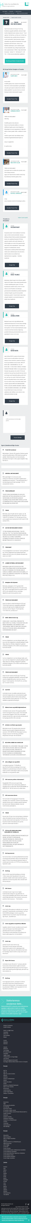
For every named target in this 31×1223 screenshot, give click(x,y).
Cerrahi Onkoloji (7, 1090)
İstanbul (5, 1166)
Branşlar (5, 1066)
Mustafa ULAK (15, 163)
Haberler (5, 1047)
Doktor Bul (5, 1033)
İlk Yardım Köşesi (7, 1052)
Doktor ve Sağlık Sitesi (8, 1030)
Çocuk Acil (5, 1146)
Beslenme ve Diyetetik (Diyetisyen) (10, 1085)
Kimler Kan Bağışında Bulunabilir (10, 1060)
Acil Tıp (5, 1070)
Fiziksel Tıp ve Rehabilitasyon (10, 1120)
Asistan (5, 1080)
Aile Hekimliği (6, 1126)
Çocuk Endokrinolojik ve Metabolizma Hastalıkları (14, 1150)
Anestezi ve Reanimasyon (9, 1078)
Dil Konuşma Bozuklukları (9, 1105)
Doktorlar (5, 1043)
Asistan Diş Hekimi (7, 1082)
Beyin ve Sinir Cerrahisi (8, 1086)
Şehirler (5, 1162)
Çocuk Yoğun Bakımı (8, 1091)
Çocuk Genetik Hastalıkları (9, 1156)
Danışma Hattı (6, 17)
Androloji (5, 1077)
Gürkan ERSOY (15, 111)
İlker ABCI (14, 76)
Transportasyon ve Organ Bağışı (10, 1056)
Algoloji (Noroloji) (7, 1143)
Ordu (4, 1183)
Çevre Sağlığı (6, 1145)
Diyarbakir (5, 1179)
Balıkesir (5, 1191)
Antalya (5, 1173)
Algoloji (5, 1140)
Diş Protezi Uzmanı (7, 1108)
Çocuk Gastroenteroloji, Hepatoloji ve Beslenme (14, 1153)
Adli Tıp (5, 1072)
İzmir (4, 1168)
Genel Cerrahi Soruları (16, 17)
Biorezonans (6, 1088)
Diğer (4, 1103)
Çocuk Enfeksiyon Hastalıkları (10, 1151)
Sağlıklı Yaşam (6, 1055)
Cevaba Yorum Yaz (12, 99)
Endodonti (5, 1115)
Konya (4, 1176)
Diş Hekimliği (6, 1107)
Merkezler (5, 1048)
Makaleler (5, 1042)
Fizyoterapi (5, 1123)
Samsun (5, 1189)
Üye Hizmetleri (6, 1035)
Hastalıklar (5, 1032)
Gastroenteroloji (7, 1125)
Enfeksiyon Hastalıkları (8, 1118)
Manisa (5, 1186)
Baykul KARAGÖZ (16, 193)
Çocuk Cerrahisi (7, 1148)
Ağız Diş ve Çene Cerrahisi (9, 1073)
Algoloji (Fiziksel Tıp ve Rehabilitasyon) (12, 1141)
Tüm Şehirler (6, 1194)
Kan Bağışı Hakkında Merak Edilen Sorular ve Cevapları (15, 1061)
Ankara (4, 1170)
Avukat (5, 1083)
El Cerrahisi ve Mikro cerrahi (9, 1110)
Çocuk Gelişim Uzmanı (8, 1154)
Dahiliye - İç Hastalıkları (8, 1093)
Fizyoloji (5, 1121)
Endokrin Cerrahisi (7, 1116)
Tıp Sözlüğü (6, 1050)
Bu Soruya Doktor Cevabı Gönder (15, 61)
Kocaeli (5, 1181)
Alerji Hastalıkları (7, 1137)
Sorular (5, 1040)
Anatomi (5, 1075)
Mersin (4, 1178)
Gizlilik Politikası (7, 1027)
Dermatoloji (6, 1102)
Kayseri (5, 1188)
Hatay (4, 1184)
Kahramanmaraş (6, 1193)
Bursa (4, 1171)
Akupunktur (6, 1135)
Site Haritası (6, 1058)
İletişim (5, 1037)
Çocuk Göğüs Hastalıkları (9, 1158)
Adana (4, 1175)
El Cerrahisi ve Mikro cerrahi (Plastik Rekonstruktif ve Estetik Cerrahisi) (15, 1112)
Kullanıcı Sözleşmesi (8, 1025)
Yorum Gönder (18, 437)
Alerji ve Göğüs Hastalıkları (9, 1138)
